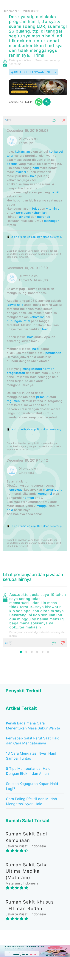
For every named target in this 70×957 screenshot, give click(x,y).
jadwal (11, 305)
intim (26, 321)
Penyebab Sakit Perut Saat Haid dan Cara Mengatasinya (33, 740)
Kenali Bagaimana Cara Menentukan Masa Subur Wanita (33, 725)
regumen (13, 401)
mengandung (32, 369)
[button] (35, 120)
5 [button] (42, 652)
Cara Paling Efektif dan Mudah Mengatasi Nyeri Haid (31, 801)
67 (7, 642)
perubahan (53, 353)
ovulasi (20, 172)
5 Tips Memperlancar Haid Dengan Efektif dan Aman (28, 771)
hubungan (14, 321)
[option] (35, 619)
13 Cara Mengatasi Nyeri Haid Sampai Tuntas (31, 756)
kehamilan (22, 151)
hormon (48, 369)
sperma (12, 164)
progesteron (16, 373)
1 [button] (21, 652)
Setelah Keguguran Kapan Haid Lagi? (32, 786)
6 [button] (48, 652)
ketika (53, 151)
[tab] (35, 333)
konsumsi (45, 493)
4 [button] (37, 652)
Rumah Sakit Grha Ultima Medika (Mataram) (27, 871)
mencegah (51, 221)
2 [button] (26, 652)
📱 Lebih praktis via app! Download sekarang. (34, 236)
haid (35, 168)
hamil (55, 192)
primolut (42, 397)
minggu (42, 506)
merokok (43, 216)
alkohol (24, 216)
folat (35, 208)
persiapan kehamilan (31, 212)
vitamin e (53, 208)
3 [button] (32, 652)
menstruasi (15, 489)
